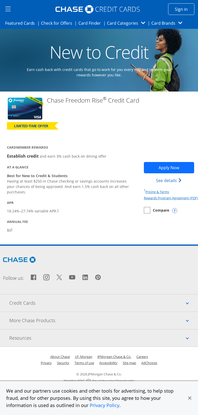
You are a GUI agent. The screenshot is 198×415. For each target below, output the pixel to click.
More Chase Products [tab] (103, 320)
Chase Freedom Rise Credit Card (93, 100)
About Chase (60, 356)
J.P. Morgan (83, 356)
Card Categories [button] (127, 23)
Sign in (184, 9)
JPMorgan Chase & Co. (114, 356)
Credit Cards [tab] (103, 303)
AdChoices (149, 362)
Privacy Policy (104, 405)
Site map (129, 362)
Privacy (46, 362)
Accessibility (108, 362)
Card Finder (91, 23)
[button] (190, 398)
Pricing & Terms (157, 192)
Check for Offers (58, 23)
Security (63, 362)
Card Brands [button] (168, 23)
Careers (142, 356)
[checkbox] (156, 210)
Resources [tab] (103, 338)
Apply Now (176, 167)
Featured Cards (21, 23)
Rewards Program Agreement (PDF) (171, 198)
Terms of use (84, 362)
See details (169, 180)
